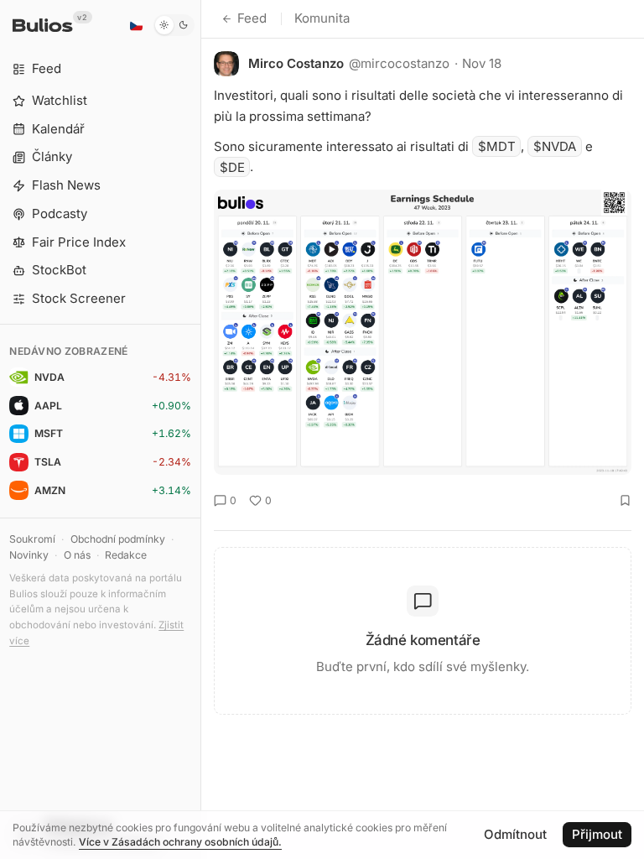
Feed (252, 18)
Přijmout (597, 834)
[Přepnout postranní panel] (201, 429)
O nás (77, 555)
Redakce (126, 555)
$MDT (497, 146)
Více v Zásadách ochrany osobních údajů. (180, 842)
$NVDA (554, 146)
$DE (232, 166)
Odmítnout (515, 834)
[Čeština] (136, 25)
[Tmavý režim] (174, 25)
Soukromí (32, 539)
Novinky (29, 555)
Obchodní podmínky (117, 539)
